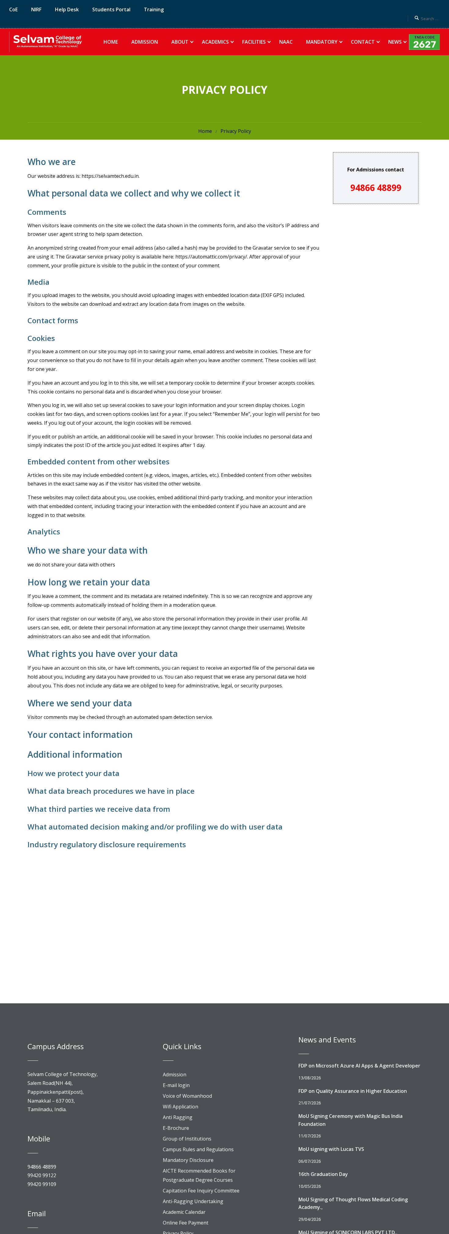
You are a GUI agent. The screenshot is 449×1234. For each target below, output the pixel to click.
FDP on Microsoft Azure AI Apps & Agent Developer (359, 1065)
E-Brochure (176, 1128)
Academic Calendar (184, 1212)
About (179, 41)
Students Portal (111, 9)
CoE (13, 9)
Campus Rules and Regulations (198, 1149)
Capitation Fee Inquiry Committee (201, 1190)
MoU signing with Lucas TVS (331, 1149)
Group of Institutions (187, 1138)
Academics (215, 41)
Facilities (254, 41)
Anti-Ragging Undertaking (193, 1201)
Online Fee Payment (185, 1222)
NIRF (36, 9)
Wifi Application (180, 1106)
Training (154, 9)
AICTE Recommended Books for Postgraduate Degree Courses (199, 1175)
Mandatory (322, 41)
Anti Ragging (177, 1117)
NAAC (286, 41)
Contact (363, 41)
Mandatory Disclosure (188, 1160)
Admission (144, 41)
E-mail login (176, 1085)
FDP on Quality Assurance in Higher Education (352, 1091)
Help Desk (67, 9)
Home (111, 41)
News (395, 41)
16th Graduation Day (323, 1174)
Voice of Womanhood (187, 1096)
